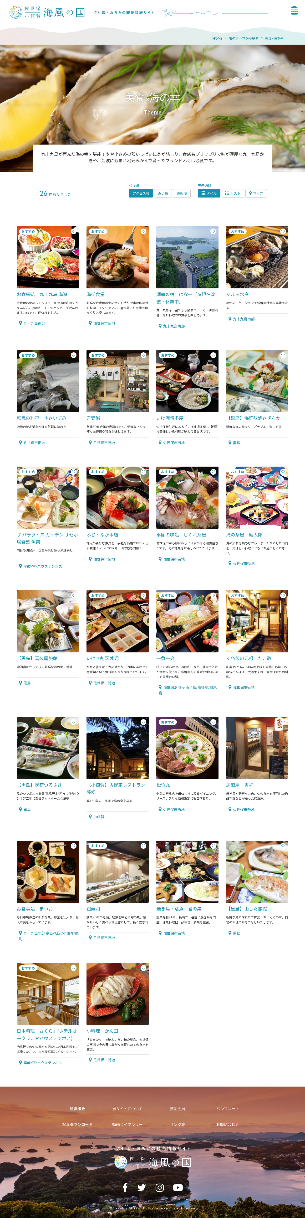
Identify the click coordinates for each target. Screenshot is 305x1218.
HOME (218, 38)
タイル (212, 193)
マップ (258, 193)
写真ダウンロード (77, 1124)
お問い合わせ (227, 1124)
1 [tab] (50, 124)
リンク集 (177, 1124)
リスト (235, 193)
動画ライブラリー (127, 1124)
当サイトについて (127, 1108)
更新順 (182, 193)
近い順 (163, 193)
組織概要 (77, 1108)
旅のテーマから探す (244, 38)
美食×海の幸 (274, 38)
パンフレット (227, 1108)
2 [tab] (59, 124)
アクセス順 (141, 193)
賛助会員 (177, 1108)
